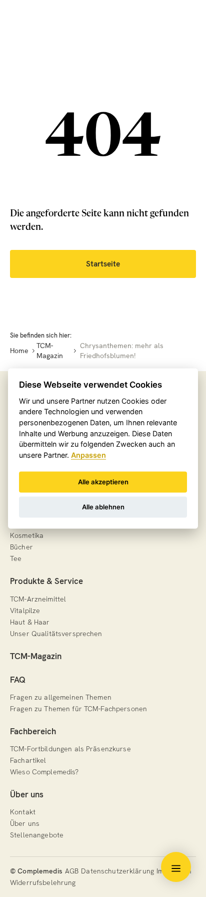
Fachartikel (28, 760)
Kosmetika (27, 535)
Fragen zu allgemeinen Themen (61, 697)
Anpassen (88, 454)
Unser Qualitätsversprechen (56, 633)
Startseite (103, 264)
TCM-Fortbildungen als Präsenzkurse (70, 748)
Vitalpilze (25, 610)
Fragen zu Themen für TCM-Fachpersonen (78, 708)
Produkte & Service (46, 580)
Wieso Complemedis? (44, 771)
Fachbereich (33, 731)
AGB (71, 870)
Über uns (27, 794)
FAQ (18, 679)
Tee (16, 558)
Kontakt (23, 811)
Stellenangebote (37, 834)
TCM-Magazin (36, 656)
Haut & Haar (30, 622)
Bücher (21, 546)
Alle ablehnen (103, 507)
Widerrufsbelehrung (43, 882)
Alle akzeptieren (103, 481)
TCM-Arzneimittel (38, 599)
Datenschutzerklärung (117, 870)
